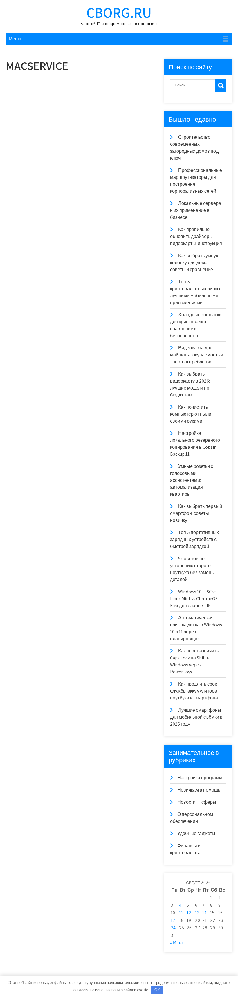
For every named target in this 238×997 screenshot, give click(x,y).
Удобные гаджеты (196, 833)
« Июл (176, 943)
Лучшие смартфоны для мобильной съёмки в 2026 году (196, 717)
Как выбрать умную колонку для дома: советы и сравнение (194, 263)
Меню (15, 39)
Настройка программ (199, 778)
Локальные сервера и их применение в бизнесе (195, 210)
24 (173, 928)
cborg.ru (119, 12)
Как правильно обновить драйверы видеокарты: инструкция (196, 236)
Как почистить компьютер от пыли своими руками (190, 414)
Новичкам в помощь (198, 790)
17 (173, 920)
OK (157, 990)
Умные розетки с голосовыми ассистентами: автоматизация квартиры (191, 480)
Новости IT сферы (196, 802)
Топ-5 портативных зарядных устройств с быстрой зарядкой (194, 539)
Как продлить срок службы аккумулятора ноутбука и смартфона (194, 691)
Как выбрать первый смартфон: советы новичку (196, 513)
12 (189, 913)
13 (197, 913)
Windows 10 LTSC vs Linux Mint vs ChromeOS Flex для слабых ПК (194, 599)
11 (181, 913)
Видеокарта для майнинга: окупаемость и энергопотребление (196, 355)
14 (204, 913)
